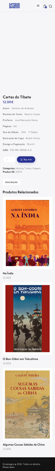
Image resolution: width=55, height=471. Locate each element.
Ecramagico (8, 464)
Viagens (36, 168)
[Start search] (50, 6)
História (19, 168)
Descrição (11, 182)
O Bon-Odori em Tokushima (20, 359)
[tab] (11, 182)
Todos (27, 168)
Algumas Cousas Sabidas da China (24, 444)
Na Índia (8, 273)
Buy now (28, 159)
